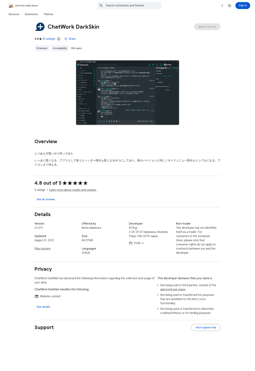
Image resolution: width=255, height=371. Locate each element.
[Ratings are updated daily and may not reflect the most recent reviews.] (58, 38)
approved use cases (172, 289)
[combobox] (133, 5)
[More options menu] (222, 5)
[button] (229, 5)
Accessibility (60, 48)
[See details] (43, 307)
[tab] (14, 14)
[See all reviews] (46, 199)
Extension (42, 48)
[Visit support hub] (205, 327)
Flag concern (43, 248)
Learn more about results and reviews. (73, 190)
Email (137, 243)
